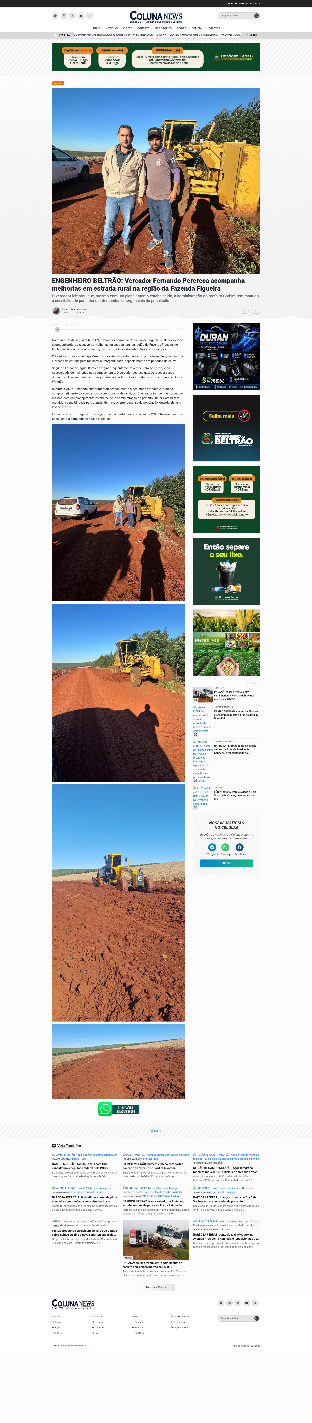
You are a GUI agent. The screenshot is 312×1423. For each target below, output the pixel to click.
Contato (144, 28)
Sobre (58, 1333)
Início (97, 28)
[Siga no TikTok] (89, 16)
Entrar (227, 863)
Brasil (137, 1316)
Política (214, 28)
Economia (180, 1322)
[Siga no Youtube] (81, 16)
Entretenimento (183, 1316)
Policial (199, 28)
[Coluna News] (156, 15)
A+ (256, 311)
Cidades (99, 1327)
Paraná (98, 1316)
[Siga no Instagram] (64, 16)
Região (183, 28)
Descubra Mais (155, 1287)
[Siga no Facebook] (55, 16)
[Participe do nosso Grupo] (118, 1110)
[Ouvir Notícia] (57, 329)
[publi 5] (226, 642)
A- (245, 311)
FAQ (97, 1333)
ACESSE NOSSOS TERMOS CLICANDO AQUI (69, 1417)
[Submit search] (256, 15)
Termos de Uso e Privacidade (245, 1345)
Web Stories (165, 28)
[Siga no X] (72, 16)
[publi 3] (226, 499)
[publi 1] (226, 571)
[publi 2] (226, 427)
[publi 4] (226, 356)
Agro (57, 1327)
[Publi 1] (156, 57)
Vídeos (129, 28)
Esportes (59, 1322)
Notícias (113, 28)
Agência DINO (182, 1327)
